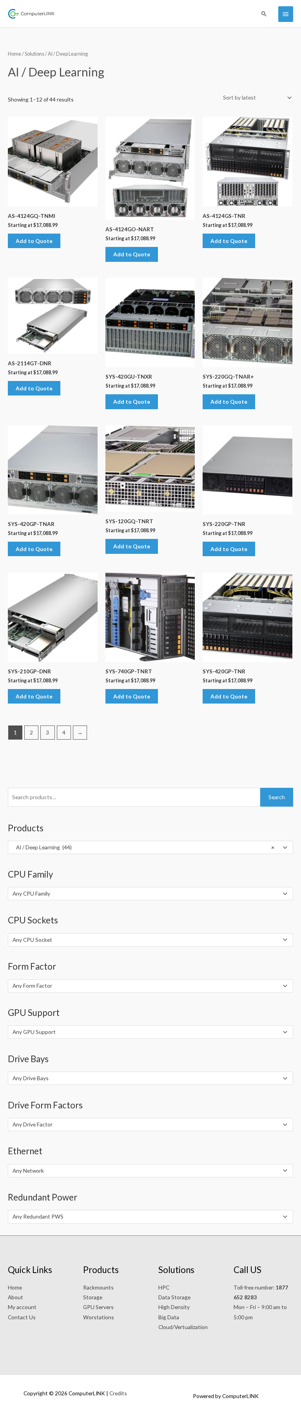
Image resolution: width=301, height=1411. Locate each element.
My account (22, 1307)
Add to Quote (34, 241)
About (15, 1297)
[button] (264, 13)
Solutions (34, 54)
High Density (174, 1307)
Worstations (98, 1317)
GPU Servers (98, 1307)
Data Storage (174, 1297)
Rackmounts (98, 1287)
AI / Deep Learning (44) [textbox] (143, 847)
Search (276, 797)
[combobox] (150, 847)
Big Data (168, 1317)
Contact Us (22, 1317)
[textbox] (147, 893)
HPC (163, 1287)
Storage (92, 1297)
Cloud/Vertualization (183, 1327)
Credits (118, 1393)
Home (14, 54)
